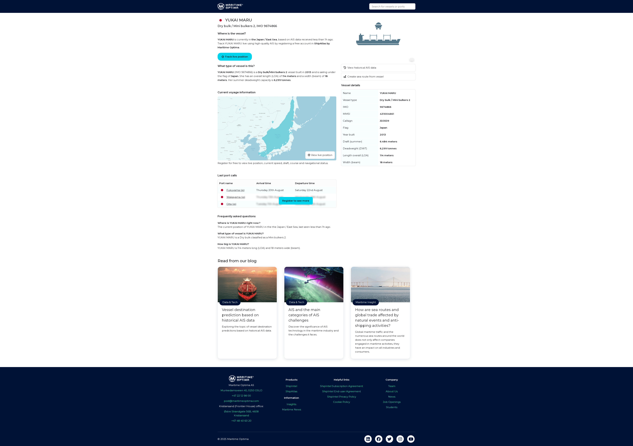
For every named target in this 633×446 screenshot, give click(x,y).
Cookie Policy (341, 401)
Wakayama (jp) (235, 197)
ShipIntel (291, 386)
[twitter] (389, 439)
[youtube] (411, 439)
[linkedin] (368, 439)
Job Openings (392, 401)
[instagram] (400, 439)
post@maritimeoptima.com (241, 400)
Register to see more (295, 200)
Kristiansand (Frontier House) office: (241, 406)
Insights (291, 404)
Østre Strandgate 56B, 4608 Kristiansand (241, 413)
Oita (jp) (231, 204)
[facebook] (378, 439)
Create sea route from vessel (365, 76)
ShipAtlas (291, 391)
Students (391, 407)
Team (391, 386)
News (391, 396)
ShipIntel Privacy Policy (341, 396)
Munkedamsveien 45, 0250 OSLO (241, 390)
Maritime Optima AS (241, 385)
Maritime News (291, 409)
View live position (321, 155)
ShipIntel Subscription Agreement (341, 386)
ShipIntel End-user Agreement (341, 391)
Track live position (236, 56)
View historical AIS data (361, 67)
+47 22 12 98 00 (241, 395)
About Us (392, 391)
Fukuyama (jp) (235, 190)
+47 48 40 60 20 (241, 420)
